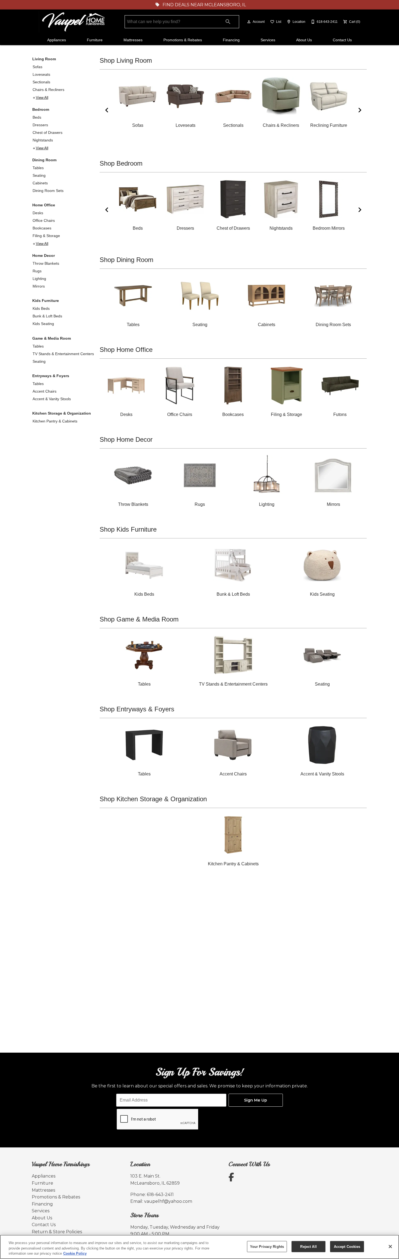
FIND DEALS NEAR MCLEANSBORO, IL (204, 4)
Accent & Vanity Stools (52, 399)
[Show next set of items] (360, 110)
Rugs (37, 271)
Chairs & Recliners (48, 89)
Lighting (39, 278)
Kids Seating (43, 323)
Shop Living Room (126, 60)
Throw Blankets (46, 263)
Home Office (43, 205)
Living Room (44, 59)
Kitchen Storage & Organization (61, 413)
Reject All (308, 1246)
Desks (38, 213)
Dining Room (44, 160)
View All (42, 98)
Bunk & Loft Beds (47, 316)
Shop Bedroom (121, 163)
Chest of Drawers (47, 132)
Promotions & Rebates (182, 40)
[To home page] (74, 22)
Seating (39, 175)
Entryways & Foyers (50, 376)
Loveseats (41, 74)
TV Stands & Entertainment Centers (63, 354)
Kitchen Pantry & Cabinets (55, 421)
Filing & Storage (46, 236)
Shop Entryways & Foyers (137, 709)
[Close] (390, 1246)
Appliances (56, 40)
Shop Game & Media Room (139, 619)
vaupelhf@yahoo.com (168, 1201)
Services (268, 40)
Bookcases (42, 228)
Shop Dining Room (126, 259)
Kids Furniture (45, 300)
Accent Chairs (44, 391)
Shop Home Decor (126, 439)
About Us (304, 40)
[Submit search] (228, 22)
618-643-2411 (160, 1194)
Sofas (37, 67)
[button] (249, 21)
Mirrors (39, 286)
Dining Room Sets (48, 190)
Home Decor (43, 255)
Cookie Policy (75, 1253)
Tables (38, 168)
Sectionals (41, 82)
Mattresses (132, 40)
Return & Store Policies (57, 1231)
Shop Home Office (126, 349)
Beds (37, 117)
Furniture (95, 40)
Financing (231, 40)
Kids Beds (41, 308)
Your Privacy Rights (267, 1246)
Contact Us (342, 40)
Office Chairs (44, 220)
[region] (199, 1247)
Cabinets (40, 183)
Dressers (40, 125)
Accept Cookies (347, 1246)
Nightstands (43, 140)
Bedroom (40, 109)
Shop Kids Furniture (128, 529)
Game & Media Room (51, 338)
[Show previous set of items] (107, 110)
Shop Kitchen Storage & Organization (153, 799)
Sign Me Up (255, 1100)
